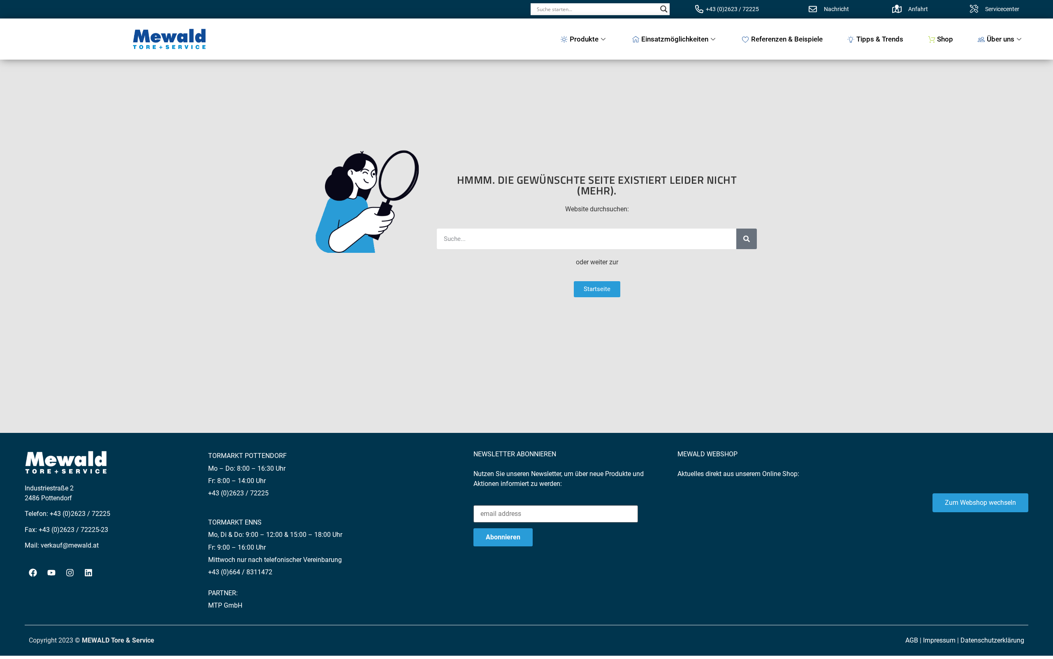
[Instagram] (70, 572)
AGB (911, 640)
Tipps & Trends (879, 39)
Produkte (584, 39)
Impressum (939, 640)
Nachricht (836, 9)
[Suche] (746, 239)
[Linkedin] (88, 572)
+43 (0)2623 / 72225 (732, 9)
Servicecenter (1002, 9)
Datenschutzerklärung (992, 640)
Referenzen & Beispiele (787, 39)
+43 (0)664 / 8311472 (240, 572)
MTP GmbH (225, 605)
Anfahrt (918, 9)
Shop (945, 39)
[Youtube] (51, 572)
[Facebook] (33, 572)
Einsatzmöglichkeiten (674, 39)
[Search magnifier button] (664, 9)
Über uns (1000, 39)
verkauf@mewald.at (70, 545)
